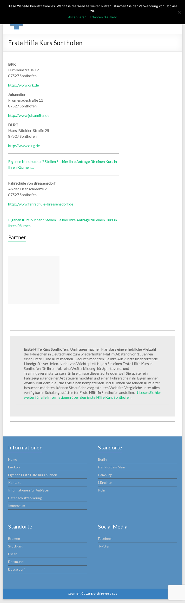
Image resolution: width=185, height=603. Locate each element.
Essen (12, 554)
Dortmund (16, 561)
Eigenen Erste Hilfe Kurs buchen (32, 475)
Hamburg (105, 475)
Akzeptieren (77, 17)
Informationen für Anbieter (28, 490)
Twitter (104, 546)
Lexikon (14, 467)
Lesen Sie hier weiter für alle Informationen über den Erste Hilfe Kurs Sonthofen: (92, 394)
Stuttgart (15, 546)
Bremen (14, 538)
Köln (101, 490)
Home (12, 459)
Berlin (102, 459)
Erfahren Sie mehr (103, 17)
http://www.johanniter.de (28, 115)
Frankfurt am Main (111, 467)
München (105, 482)
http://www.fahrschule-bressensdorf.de (40, 204)
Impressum (16, 506)
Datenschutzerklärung (25, 498)
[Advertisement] (33, 280)
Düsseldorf (16, 569)
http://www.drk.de (23, 85)
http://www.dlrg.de (24, 145)
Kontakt (14, 482)
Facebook (105, 538)
